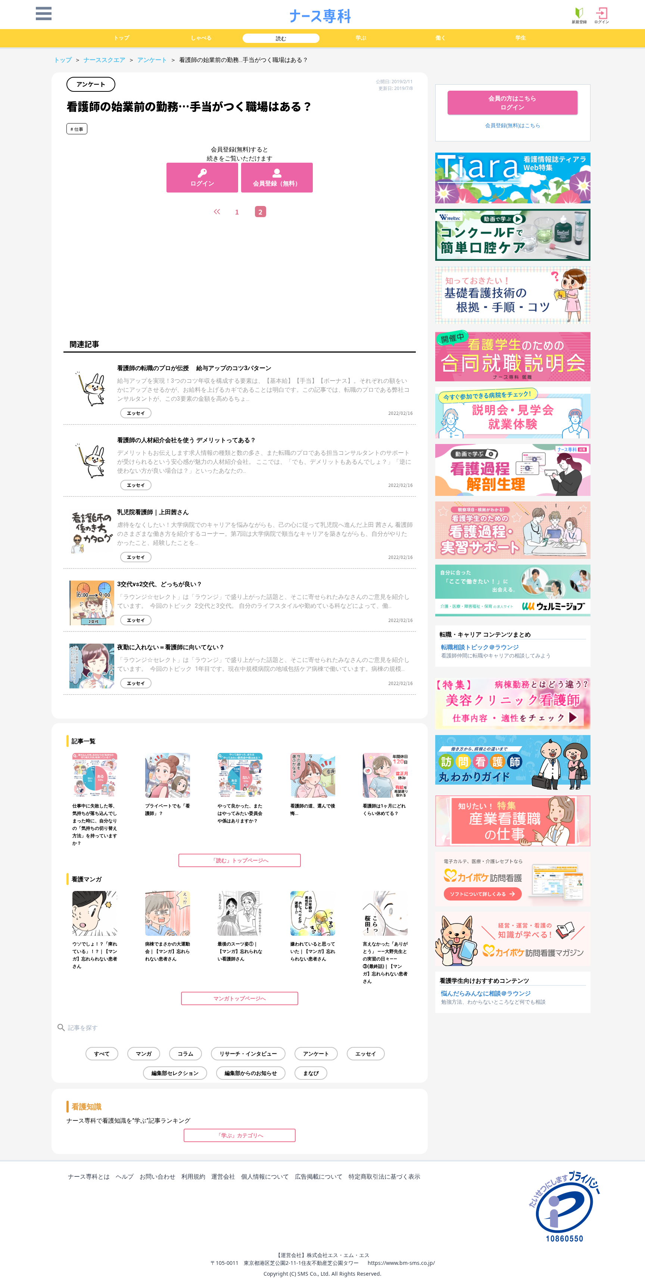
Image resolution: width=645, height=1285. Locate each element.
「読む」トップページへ (239, 860)
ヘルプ (125, 1176)
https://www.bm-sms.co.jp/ (401, 1262)
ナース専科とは (89, 1176)
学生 (520, 37)
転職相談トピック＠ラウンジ (480, 647)
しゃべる (201, 37)
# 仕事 (77, 129)
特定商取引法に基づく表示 (384, 1176)
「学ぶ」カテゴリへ (239, 1135)
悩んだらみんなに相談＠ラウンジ (486, 993)
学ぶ (361, 37)
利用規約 (193, 1176)
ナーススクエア (105, 59)
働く (441, 37)
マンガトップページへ (240, 998)
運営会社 (223, 1176)
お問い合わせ (157, 1176)
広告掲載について (319, 1176)
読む (281, 38)
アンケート (153, 59)
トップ (121, 37)
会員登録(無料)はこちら (512, 125)
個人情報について (265, 1176)
